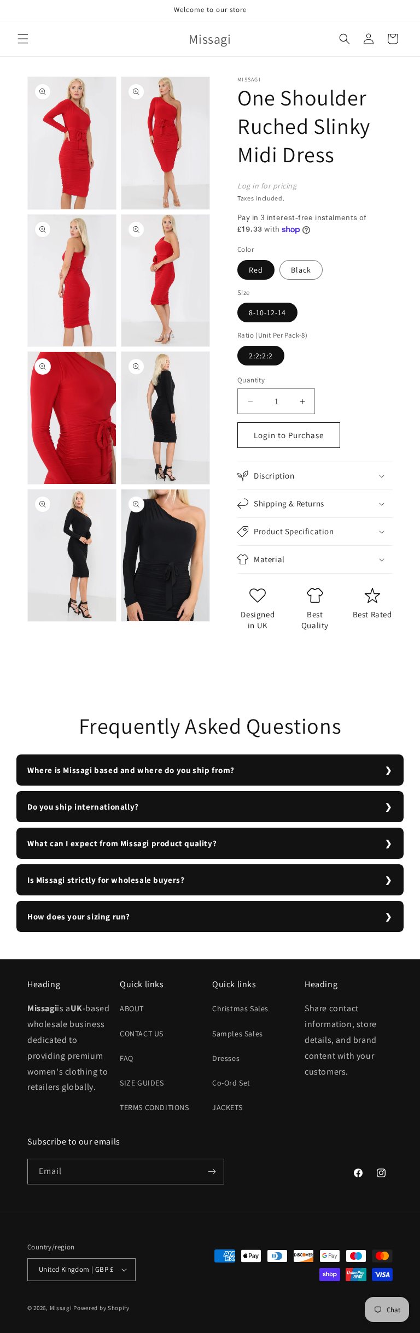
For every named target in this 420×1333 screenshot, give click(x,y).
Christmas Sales (240, 1008)
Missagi (61, 1308)
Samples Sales (237, 1034)
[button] (23, 39)
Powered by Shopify (101, 1308)
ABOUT (132, 1008)
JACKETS (227, 1107)
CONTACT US (142, 1034)
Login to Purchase (289, 435)
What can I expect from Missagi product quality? (122, 843)
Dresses (226, 1058)
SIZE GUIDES (142, 1083)
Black (301, 270)
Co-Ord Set (231, 1083)
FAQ (126, 1058)
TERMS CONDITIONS (154, 1107)
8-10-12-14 (267, 312)
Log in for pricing (266, 186)
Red (256, 270)
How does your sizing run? (78, 916)
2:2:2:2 (261, 356)
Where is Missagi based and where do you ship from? (131, 770)
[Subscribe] (212, 1171)
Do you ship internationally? (83, 806)
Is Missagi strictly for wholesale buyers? (106, 880)
